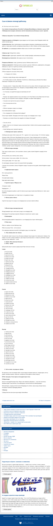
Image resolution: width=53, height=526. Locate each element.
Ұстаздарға (6, 433)
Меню (1, 1)
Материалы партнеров (38, 516)
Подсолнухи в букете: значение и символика (14, 412)
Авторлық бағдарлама (9, 431)
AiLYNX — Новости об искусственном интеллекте (28, 523)
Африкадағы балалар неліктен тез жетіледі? (14, 420)
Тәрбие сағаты (7, 445)
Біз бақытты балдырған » (45, 400)
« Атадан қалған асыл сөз (8, 400)
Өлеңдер (6, 450)
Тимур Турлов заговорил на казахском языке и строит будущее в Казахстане (22, 409)
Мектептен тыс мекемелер (10, 439)
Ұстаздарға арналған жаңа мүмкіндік (12, 414)
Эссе (5, 449)
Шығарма (6, 447)
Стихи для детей (8, 442)
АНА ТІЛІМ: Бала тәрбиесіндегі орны (12, 423)
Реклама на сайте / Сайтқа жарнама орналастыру (26, 518)
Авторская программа (8, 516)
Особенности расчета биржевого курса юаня (14, 411)
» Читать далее (7, 474)
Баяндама (6, 434)
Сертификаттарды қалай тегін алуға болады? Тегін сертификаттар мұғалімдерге (23, 415)
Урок (16, 516)
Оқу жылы (6, 441)
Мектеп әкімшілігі (8, 438)
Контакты (47, 516)
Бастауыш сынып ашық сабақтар (11, 26)
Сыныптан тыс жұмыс (9, 444)
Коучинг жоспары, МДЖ (9, 436)
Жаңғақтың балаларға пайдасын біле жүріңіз (14, 417)
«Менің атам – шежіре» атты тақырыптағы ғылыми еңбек (17, 422)
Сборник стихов (27, 516)
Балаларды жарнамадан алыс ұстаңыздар (14, 419)
